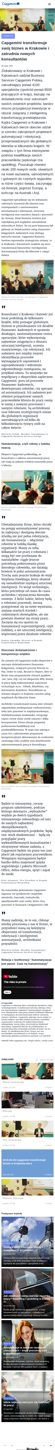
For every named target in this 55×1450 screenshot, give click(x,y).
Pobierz (49, 1087)
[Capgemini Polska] (11, 6)
